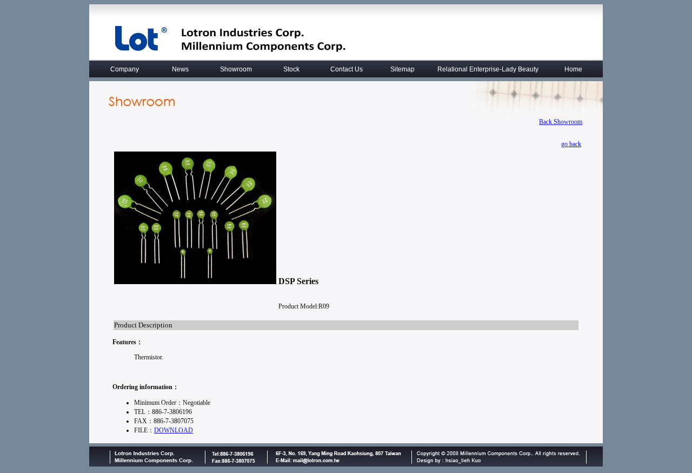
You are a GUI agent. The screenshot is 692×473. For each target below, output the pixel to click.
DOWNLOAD (173, 430)
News (180, 69)
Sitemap (402, 69)
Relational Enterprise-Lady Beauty (487, 69)
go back (571, 144)
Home (573, 69)
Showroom (236, 69)
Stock (291, 69)
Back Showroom (560, 122)
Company (124, 69)
